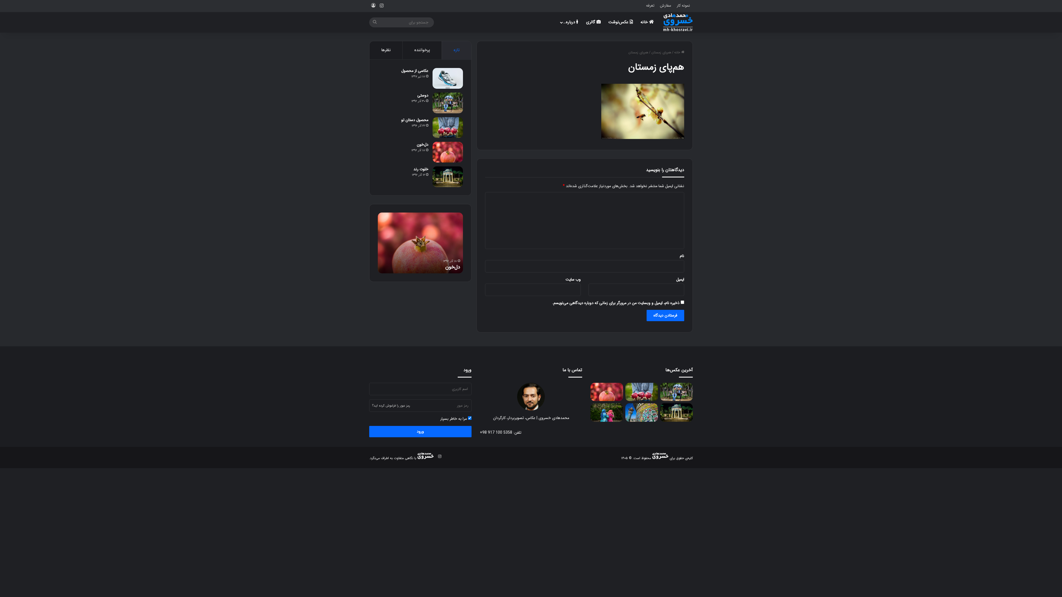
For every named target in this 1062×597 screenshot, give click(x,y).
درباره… (569, 22)
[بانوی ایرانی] (606, 412)
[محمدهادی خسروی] (678, 22)
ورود (420, 431)
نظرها (386, 50)
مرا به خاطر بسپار (454, 419)
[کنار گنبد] (641, 412)
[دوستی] (448, 103)
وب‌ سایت (573, 279)
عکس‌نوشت (619, 22)
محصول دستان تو (414, 120)
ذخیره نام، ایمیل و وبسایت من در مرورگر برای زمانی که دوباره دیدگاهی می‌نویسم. (616, 303)
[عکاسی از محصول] (448, 78)
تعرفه (650, 5)
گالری (591, 22)
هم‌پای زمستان (661, 52)
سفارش (665, 5)
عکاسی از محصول (414, 71)
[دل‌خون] (448, 152)
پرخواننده (422, 50)
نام (682, 256)
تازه (457, 50)
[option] (420, 243)
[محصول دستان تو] (448, 127)
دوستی (422, 95)
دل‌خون (422, 145)
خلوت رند (420, 169)
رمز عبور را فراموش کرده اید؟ (391, 405)
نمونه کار (683, 5)
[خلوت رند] (448, 176)
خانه (645, 22)
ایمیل (680, 279)
